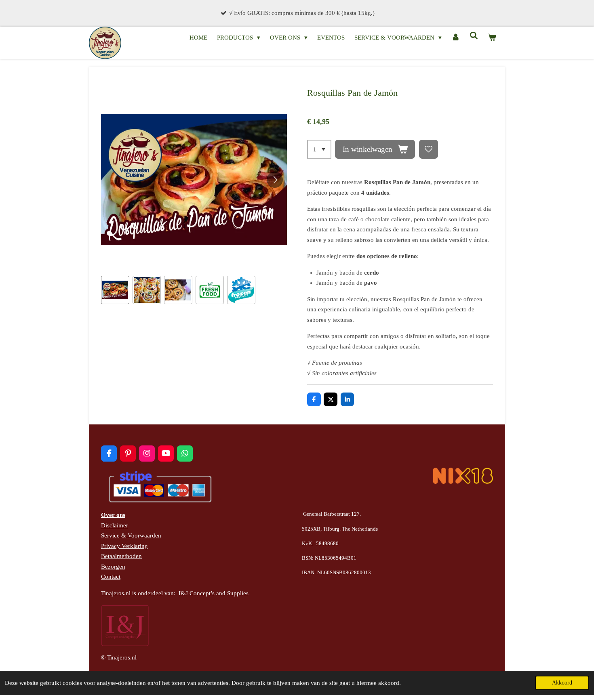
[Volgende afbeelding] (275, 180)
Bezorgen (113, 566)
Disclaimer (114, 525)
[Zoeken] (474, 36)
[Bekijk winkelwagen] (492, 38)
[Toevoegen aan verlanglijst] (428, 149)
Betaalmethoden (121, 556)
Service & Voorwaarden (131, 535)
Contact (110, 576)
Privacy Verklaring (124, 546)
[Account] (456, 38)
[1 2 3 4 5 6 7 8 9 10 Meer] (319, 149)
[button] (115, 290)
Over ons (113, 515)
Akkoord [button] (562, 683)
